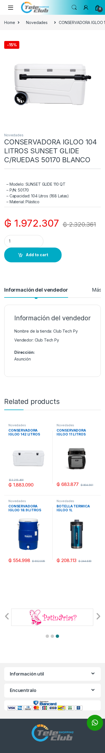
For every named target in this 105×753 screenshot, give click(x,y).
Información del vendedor (36, 290)
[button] (47, 636)
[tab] (36, 292)
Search (74, 7)
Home (9, 22)
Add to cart (37, 254)
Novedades (37, 22)
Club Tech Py (47, 340)
